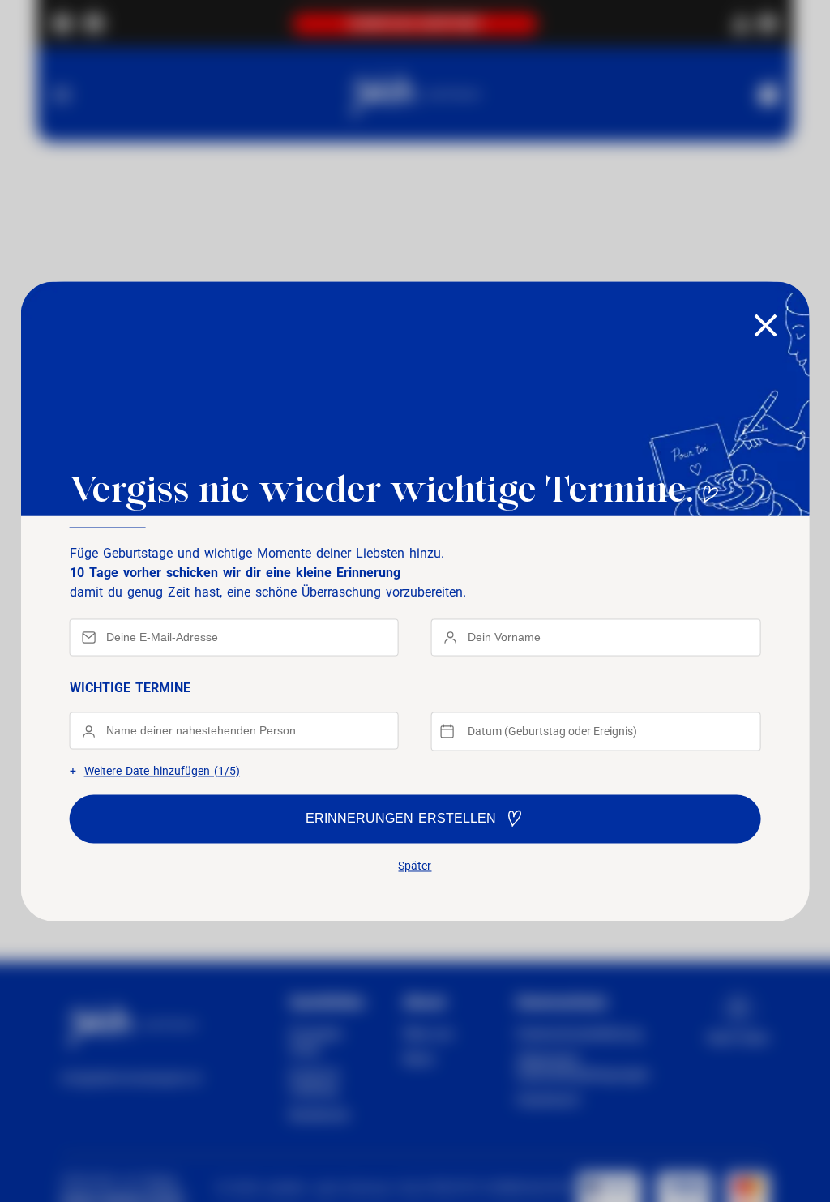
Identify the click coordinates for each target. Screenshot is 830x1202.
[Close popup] (765, 326)
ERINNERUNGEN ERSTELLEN (401, 818)
